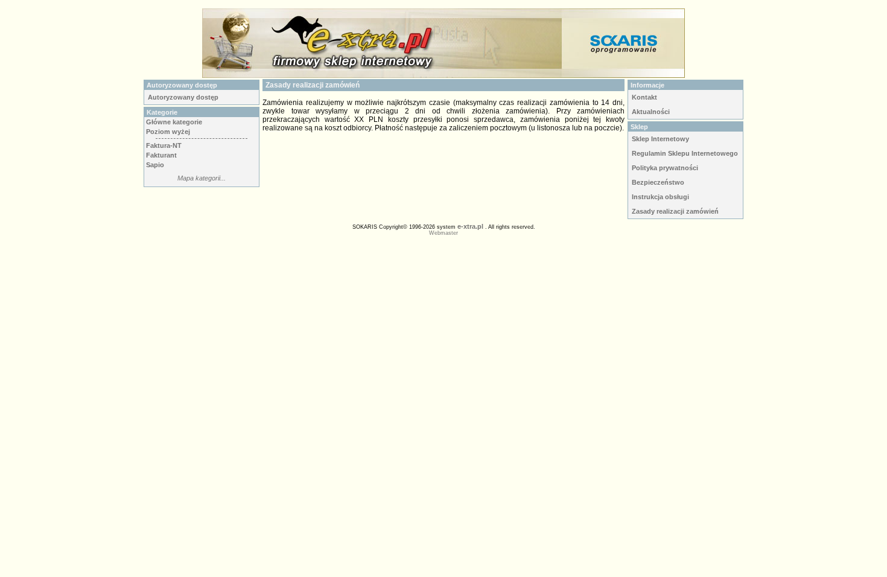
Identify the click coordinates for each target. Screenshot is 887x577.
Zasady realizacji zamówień (675, 211)
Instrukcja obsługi (660, 196)
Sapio (155, 164)
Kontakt (644, 97)
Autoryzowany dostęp (183, 97)
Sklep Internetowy (660, 138)
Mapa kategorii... (201, 178)
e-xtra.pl (470, 226)
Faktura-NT (164, 145)
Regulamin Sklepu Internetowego (685, 153)
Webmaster (443, 233)
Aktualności (651, 111)
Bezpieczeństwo (658, 182)
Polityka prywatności (665, 167)
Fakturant (161, 155)
